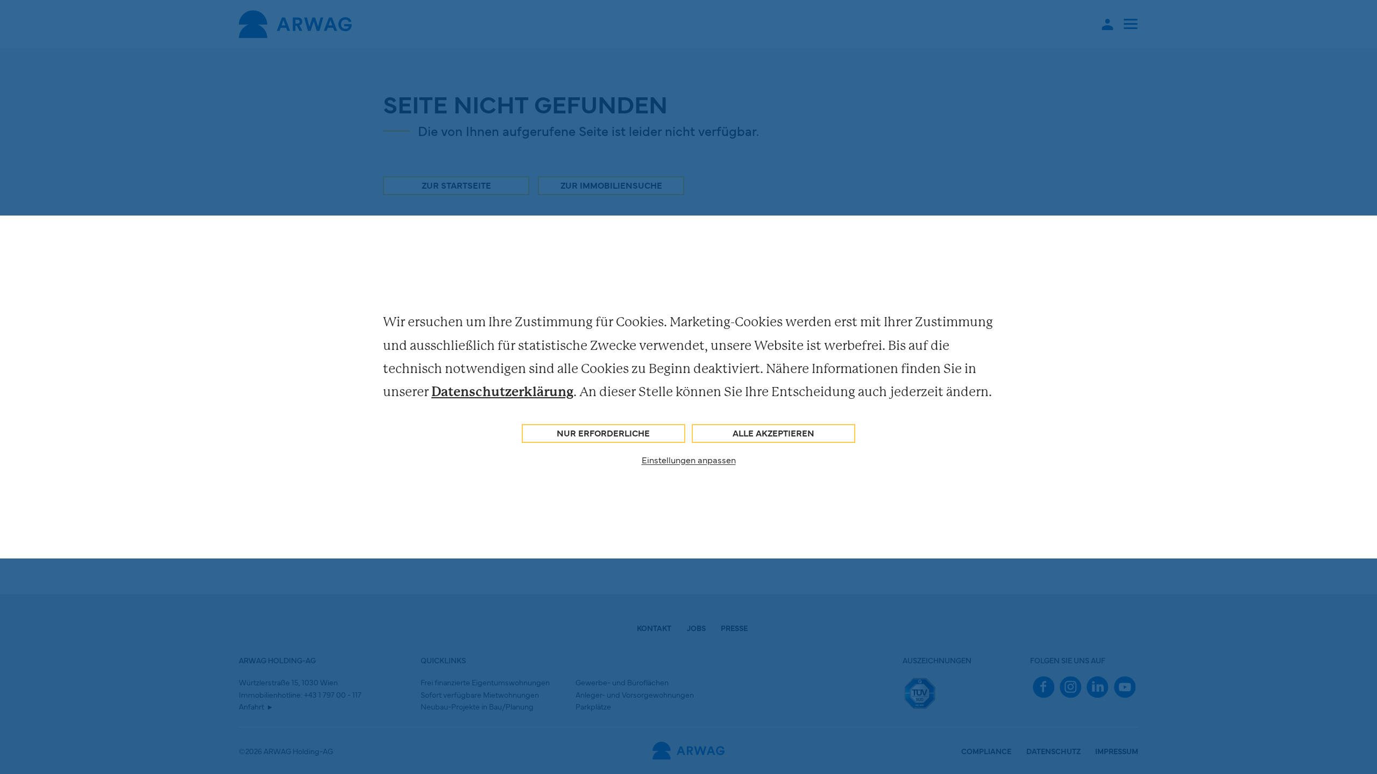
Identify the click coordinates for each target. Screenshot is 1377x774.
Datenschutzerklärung (502, 391)
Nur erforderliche (603, 433)
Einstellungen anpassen (689, 459)
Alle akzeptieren (773, 433)
